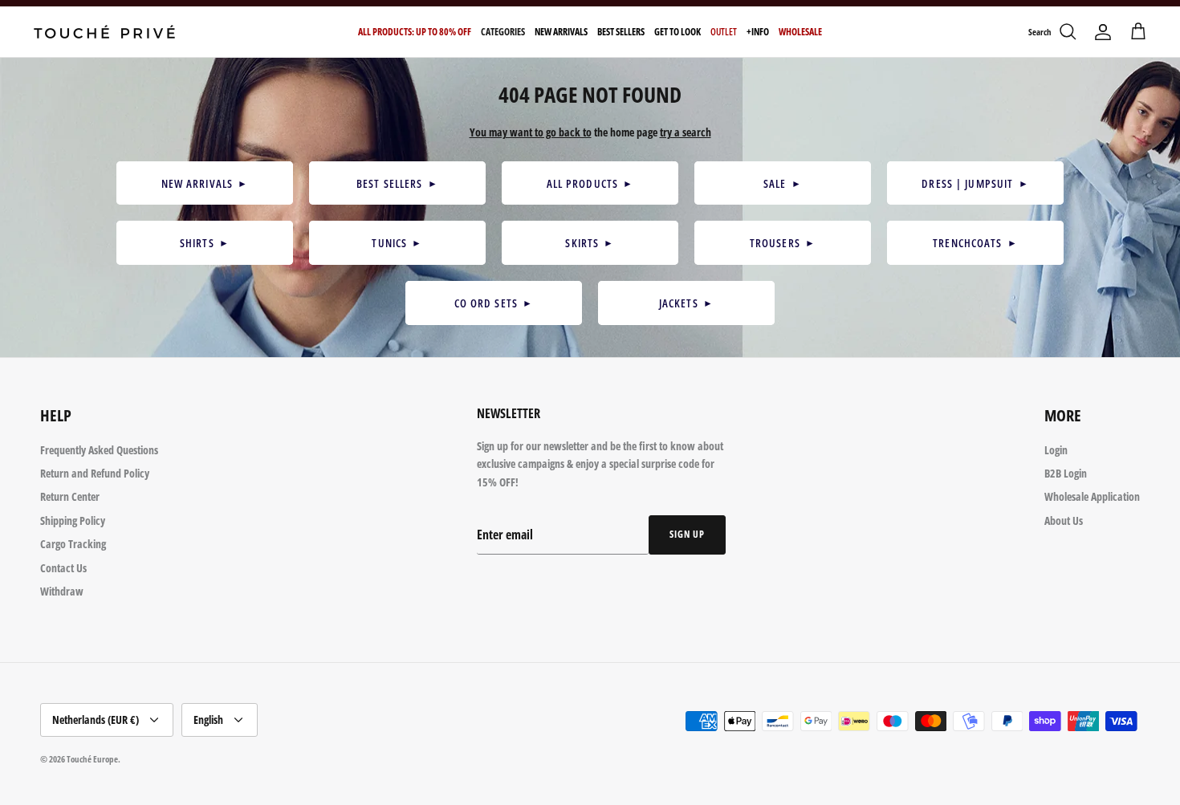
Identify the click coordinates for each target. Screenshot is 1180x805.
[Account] (1103, 32)
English (208, 719)
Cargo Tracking (73, 543)
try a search (685, 132)
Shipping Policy (72, 520)
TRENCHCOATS (975, 242)
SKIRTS (589, 242)
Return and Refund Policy (94, 473)
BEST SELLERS (397, 183)
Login (1056, 449)
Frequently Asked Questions (99, 449)
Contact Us (63, 567)
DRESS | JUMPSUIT (975, 183)
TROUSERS (783, 242)
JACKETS (686, 303)
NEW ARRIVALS (205, 183)
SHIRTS (205, 242)
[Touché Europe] (104, 31)
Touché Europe (92, 759)
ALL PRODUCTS (590, 183)
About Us (1063, 520)
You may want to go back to (531, 132)
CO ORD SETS (494, 303)
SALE (782, 183)
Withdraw (61, 591)
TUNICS (397, 242)
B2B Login (1065, 473)
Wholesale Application (1092, 496)
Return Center (70, 496)
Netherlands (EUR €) (95, 719)
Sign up (687, 534)
